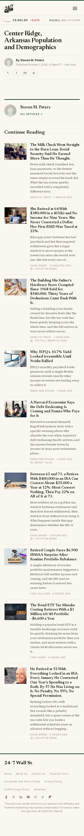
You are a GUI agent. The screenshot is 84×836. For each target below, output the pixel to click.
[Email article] (25, 73)
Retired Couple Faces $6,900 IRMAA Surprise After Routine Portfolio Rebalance (54, 689)
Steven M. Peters (32, 60)
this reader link (35, 112)
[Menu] (75, 8)
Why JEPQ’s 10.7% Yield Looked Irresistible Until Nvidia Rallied (50, 490)
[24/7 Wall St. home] (8, 8)
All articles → (31, 248)
